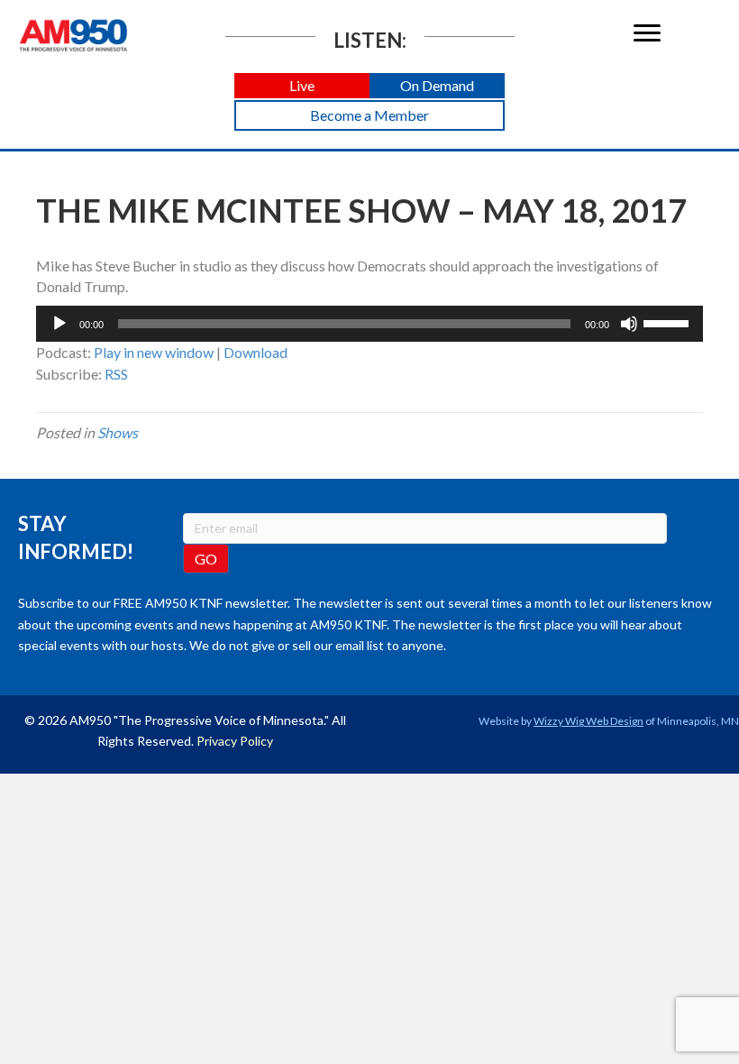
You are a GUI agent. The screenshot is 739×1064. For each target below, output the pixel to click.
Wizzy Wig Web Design (588, 721)
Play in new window (154, 352)
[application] (369, 324)
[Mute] (629, 324)
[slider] (668, 322)
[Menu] (647, 33)
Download (255, 352)
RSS (116, 373)
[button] (302, 86)
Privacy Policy (234, 740)
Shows (117, 432)
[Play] (59, 324)
